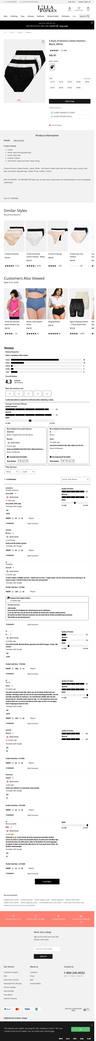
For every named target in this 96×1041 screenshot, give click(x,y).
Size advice (8, 995)
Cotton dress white (11, 903)
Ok (80, 1029)
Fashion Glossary (10, 998)
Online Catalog (9, 987)
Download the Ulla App (13, 983)
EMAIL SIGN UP (84, 2)
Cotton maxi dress (72, 900)
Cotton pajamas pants (28, 903)
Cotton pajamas (57, 900)
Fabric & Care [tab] (19, 140)
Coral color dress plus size (73, 903)
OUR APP (71, 2)
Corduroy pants (26, 900)
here (52, 1031)
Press (32, 976)
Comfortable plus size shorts (50, 903)
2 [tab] (22, 101)
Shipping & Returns (55, 108)
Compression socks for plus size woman (19, 905)
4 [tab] (30, 101)
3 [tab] (26, 101)
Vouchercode (9, 991)
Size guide (87, 78)
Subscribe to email (11, 980)
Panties (28, 32)
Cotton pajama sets (42, 900)
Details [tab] (7, 140)
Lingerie (20, 32)
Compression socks (11, 900)
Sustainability (35, 983)
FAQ (5, 976)
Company (33, 972)
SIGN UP (43, 956)
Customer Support (11, 972)
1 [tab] (18, 101)
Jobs (31, 980)
